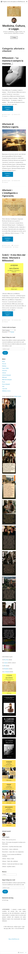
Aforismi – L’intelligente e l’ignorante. (10, 193)
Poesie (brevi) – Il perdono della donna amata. (12, 846)
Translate (12, 332)
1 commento (16, 245)
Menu (14, 37)
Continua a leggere (6, 109)
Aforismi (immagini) (6, 375)
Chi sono (4, 363)
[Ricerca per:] (9, 874)
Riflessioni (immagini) (7, 379)
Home (3, 361)
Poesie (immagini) (6, 384)
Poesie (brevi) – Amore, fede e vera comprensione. (13, 851)
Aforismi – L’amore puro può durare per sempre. (12, 864)
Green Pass (4, 370)
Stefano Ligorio (7, 114)
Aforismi (4, 372)
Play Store (6, 659)
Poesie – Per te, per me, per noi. (9, 839)
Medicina (4, 366)
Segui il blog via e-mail (8, 337)
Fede (3, 386)
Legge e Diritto (5, 368)
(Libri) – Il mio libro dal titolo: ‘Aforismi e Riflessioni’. (13, 258)
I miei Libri (4, 388)
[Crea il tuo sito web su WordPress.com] (14, 1)
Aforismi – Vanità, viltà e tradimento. (10, 861)
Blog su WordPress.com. (14, 939)
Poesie (3, 382)
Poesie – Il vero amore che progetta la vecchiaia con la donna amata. (13, 843)
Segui (5, 353)
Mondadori (6, 668)
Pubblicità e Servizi (6, 391)
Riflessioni (4, 377)
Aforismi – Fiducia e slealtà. (8, 858)
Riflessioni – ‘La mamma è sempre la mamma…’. (12, 61)
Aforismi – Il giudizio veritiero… (9, 866)
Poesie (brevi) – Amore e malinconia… (10, 849)
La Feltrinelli (6, 671)
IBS (5, 665)
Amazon (6, 662)
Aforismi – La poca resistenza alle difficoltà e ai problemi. (11, 855)
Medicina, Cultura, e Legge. (14, 27)
